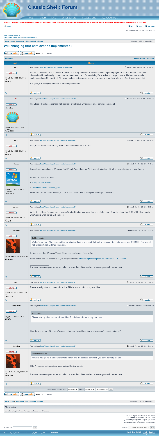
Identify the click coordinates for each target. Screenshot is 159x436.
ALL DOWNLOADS (110, 18)
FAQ (132, 26)
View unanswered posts (13, 37)
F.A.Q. (53, 18)
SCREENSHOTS (69, 18)
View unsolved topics (12, 35)
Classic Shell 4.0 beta (34, 41)
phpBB (15, 433)
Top (6, 93)
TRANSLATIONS (89, 18)
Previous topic (139, 58)
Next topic (150, 58)
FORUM (42, 18)
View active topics (30, 37)
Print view (9, 58)
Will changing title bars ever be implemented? (38, 46)
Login (8, 26)
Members (151, 26)
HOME (30, 18)
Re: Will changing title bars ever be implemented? (58, 99)
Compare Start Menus (41, 182)
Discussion (20, 41)
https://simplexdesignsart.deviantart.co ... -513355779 (103, 259)
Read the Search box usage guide (46, 188)
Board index (9, 41)
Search (141, 26)
